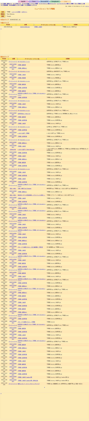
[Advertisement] (44, 42)
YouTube (16, 5)
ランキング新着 (34, 3)
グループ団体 (79, 3)
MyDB (23, 1)
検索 (3, 3)
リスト (17, 3)
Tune (34, 1)
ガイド (9, 3)
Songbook (55, 1)
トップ (30, 5)
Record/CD (44, 1)
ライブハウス (47, 3)
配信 (4, 5)
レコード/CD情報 (16, 12)
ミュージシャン (65, 3)
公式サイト (24, 12)
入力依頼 (25, 3)
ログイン (87, 6)
